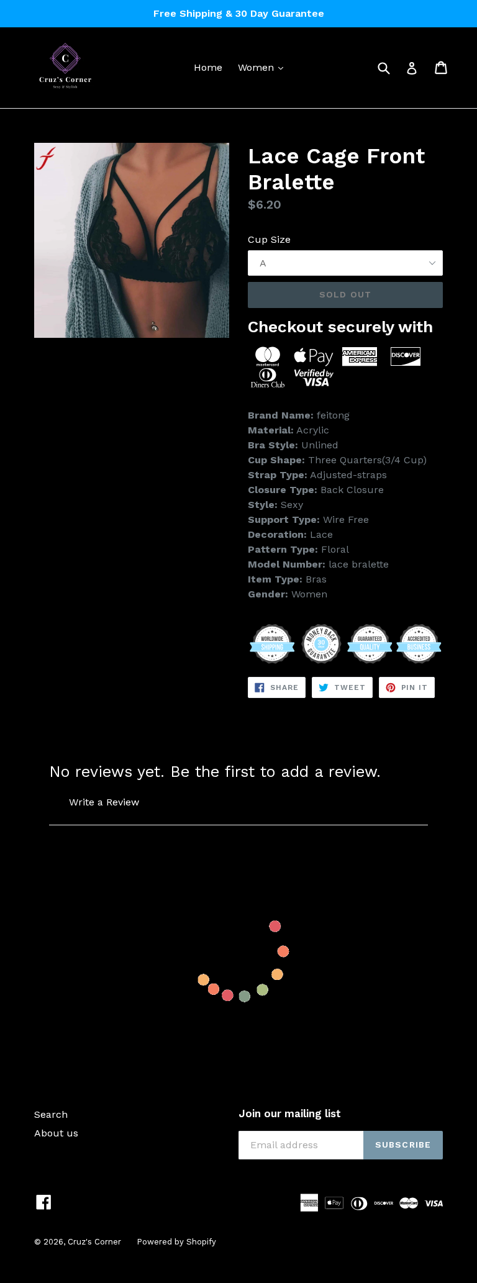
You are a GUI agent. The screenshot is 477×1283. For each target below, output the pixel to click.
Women (263, 67)
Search (51, 1114)
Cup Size (269, 239)
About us (56, 1133)
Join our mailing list (289, 1113)
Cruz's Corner (94, 1241)
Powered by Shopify (176, 1241)
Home (208, 67)
